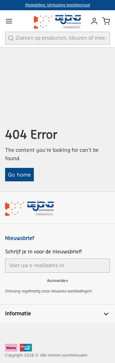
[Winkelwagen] (106, 21)
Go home (19, 174)
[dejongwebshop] (57, 21)
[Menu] (11, 21)
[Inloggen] (92, 21)
